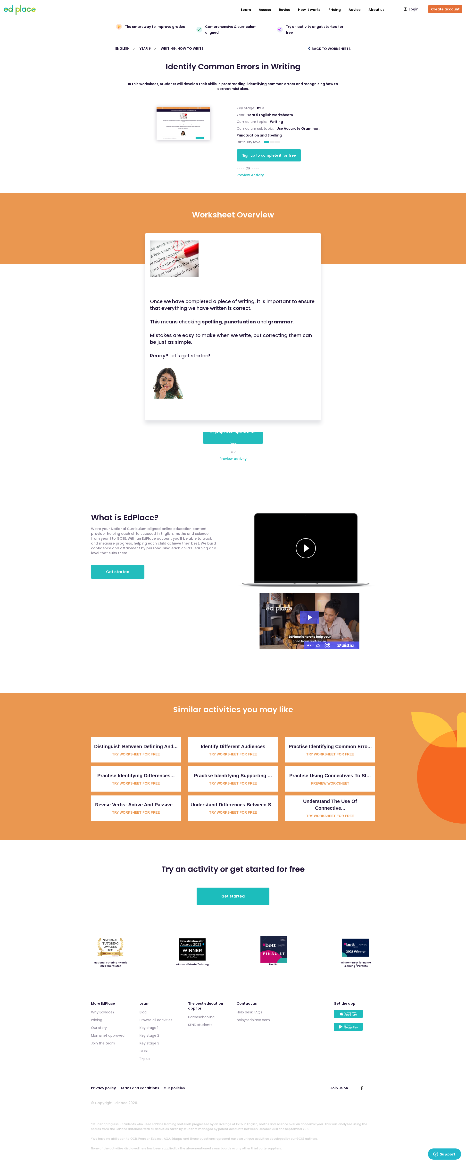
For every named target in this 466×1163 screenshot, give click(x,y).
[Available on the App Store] (354, 1016)
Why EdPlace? (103, 1012)
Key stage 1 (149, 1027)
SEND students (200, 1024)
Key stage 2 (149, 1035)
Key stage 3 (149, 1043)
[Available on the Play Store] (354, 1029)
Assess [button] (265, 9)
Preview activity (233, 458)
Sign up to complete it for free (269, 155)
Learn (246, 9)
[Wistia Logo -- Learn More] (345, 645)
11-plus (145, 1058)
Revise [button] (284, 9)
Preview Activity (250, 175)
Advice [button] (355, 9)
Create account (445, 9)
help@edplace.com (253, 1020)
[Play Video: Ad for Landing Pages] (309, 617)
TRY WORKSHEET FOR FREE (136, 754)
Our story (99, 1027)
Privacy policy (103, 1088)
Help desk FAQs (249, 1012)
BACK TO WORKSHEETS (331, 48)
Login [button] (413, 9)
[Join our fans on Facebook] (362, 1088)
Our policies (174, 1088)
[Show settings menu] (318, 645)
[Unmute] (308, 645)
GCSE (144, 1051)
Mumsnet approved (108, 1035)
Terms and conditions (139, 1088)
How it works (309, 9)
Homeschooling (201, 1017)
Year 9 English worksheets (270, 114)
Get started (117, 572)
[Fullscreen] (327, 645)
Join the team (103, 1043)
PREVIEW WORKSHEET (330, 783)
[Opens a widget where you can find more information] (444, 1154)
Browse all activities (156, 1020)
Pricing (334, 9)
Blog (143, 1012)
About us (376, 9)
